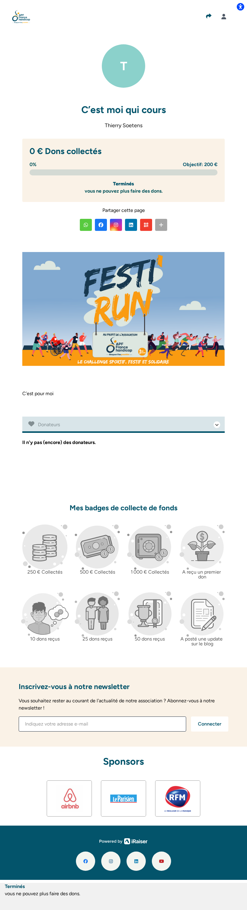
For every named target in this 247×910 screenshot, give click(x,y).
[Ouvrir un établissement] (123, 425)
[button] (86, 225)
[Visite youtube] (161, 861)
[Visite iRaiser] (123, 840)
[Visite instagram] (110, 861)
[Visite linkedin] (136, 861)
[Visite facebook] (85, 861)
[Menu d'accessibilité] (240, 6)
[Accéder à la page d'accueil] (21, 16)
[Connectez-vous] (223, 16)
